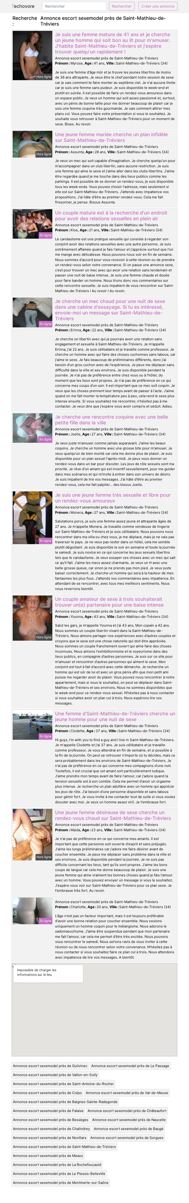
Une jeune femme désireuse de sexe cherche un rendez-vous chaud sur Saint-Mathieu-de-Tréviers (113, 815)
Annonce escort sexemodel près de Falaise (48, 1111)
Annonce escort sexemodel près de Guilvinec (50, 1066)
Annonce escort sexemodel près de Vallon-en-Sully (55, 1075)
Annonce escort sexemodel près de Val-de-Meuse (127, 1093)
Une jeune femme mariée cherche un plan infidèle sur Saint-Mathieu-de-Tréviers (111, 137)
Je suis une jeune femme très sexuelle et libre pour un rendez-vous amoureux (113, 498)
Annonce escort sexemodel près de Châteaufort (127, 1111)
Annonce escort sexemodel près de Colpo (47, 1093)
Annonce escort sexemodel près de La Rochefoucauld (57, 1164)
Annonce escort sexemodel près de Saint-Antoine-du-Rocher (63, 1084)
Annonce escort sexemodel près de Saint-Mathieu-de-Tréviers (64, 1146)
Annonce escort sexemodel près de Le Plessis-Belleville (59, 1173)
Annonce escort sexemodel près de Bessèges (50, 1120)
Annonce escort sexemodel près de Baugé (128, 1129)
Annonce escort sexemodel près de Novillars (49, 1138)
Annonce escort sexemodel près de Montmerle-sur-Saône (61, 1182)
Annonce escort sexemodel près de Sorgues (126, 1138)
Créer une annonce (158, 6)
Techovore (23, 6)
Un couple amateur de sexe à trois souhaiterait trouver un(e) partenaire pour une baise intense (109, 602)
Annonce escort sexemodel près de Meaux (48, 1155)
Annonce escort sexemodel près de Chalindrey (51, 1129)
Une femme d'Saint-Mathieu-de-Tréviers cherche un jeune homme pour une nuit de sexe (115, 716)
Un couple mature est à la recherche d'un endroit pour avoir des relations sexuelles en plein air (111, 215)
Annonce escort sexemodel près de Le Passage (130, 1066)
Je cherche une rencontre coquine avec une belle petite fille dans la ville (111, 419)
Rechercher (122, 6)
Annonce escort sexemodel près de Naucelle (129, 1120)
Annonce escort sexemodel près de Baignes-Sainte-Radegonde (65, 1102)
